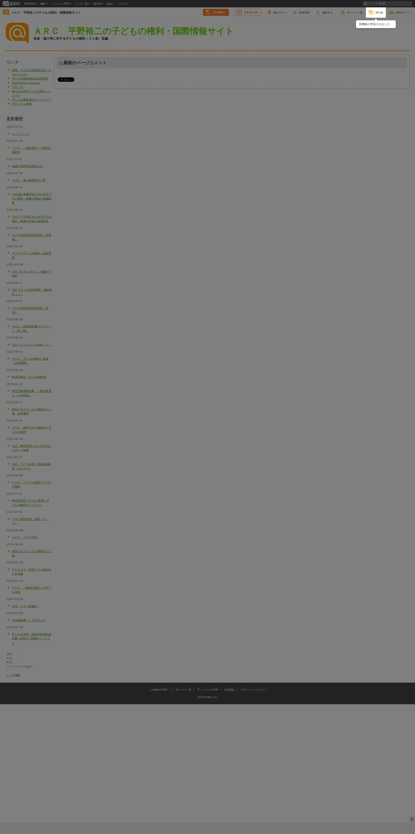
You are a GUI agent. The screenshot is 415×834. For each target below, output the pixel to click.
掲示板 (379, 12)
